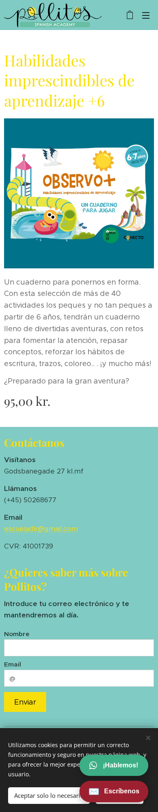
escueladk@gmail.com (41, 528)
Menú (146, 15)
